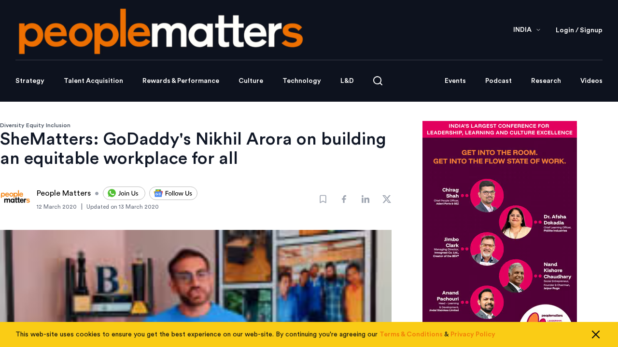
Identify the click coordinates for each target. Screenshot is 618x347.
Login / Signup (579, 30)
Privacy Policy (472, 334)
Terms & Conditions (411, 334)
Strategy (29, 81)
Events (455, 81)
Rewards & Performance (180, 81)
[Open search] (377, 80)
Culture (251, 81)
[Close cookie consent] (596, 334)
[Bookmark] (323, 199)
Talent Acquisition (93, 81)
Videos (591, 81)
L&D (347, 81)
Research (546, 81)
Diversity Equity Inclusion (35, 125)
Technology (301, 81)
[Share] (344, 199)
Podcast (498, 81)
